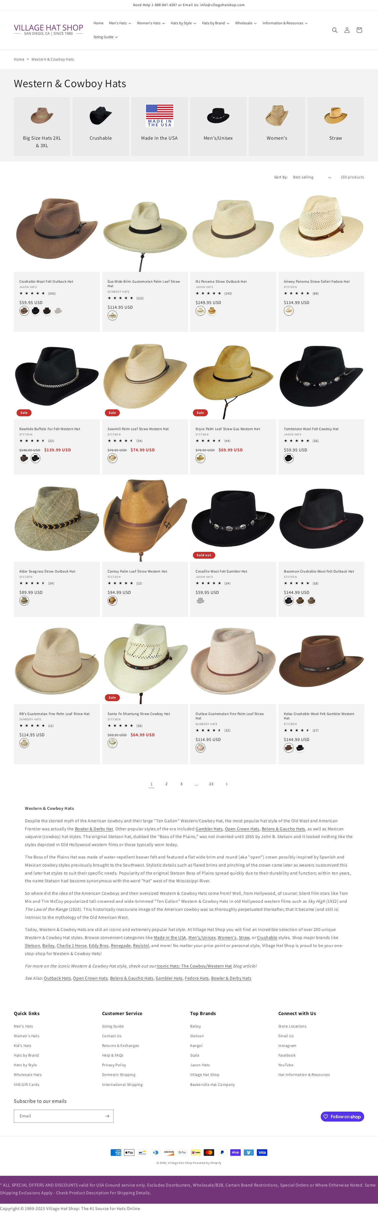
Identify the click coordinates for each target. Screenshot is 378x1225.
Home (19, 59)
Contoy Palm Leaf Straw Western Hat (137, 571)
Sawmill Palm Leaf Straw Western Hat (138, 428)
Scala (195, 1055)
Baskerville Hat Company (212, 1084)
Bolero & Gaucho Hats (283, 829)
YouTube (286, 1064)
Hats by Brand (26, 1055)
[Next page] (226, 784)
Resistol (141, 945)
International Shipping (122, 1084)
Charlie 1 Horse (72, 945)
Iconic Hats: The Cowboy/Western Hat (194, 966)
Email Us (286, 1035)
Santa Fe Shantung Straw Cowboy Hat (139, 713)
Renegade (121, 945)
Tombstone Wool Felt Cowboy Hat (311, 428)
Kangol (196, 1045)
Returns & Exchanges (120, 1045)
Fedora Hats (197, 978)
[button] (335, 30)
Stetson (32, 945)
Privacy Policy (114, 1064)
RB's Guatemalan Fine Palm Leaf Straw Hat (54, 713)
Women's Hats (26, 1035)
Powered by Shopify (207, 1163)
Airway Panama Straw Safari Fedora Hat (316, 281)
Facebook (287, 1055)
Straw (244, 937)
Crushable (267, 937)
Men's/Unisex (202, 937)
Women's (227, 937)
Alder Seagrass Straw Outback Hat (47, 571)
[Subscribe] (107, 1116)
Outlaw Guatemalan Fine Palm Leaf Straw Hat (230, 716)
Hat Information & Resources (304, 1074)
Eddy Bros (98, 945)
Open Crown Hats (242, 829)
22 (211, 783)
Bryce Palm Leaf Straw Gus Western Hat (228, 428)
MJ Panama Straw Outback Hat (221, 281)
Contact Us (112, 1035)
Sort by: (281, 177)
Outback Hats (57, 978)
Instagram (287, 1045)
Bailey (48, 945)
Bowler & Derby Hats (231, 978)
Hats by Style (25, 1064)
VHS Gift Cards (26, 1084)
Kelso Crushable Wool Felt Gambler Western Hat (319, 716)
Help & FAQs (113, 1055)
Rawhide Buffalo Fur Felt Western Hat (49, 428)
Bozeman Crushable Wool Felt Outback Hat (319, 571)
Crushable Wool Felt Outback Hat (46, 281)
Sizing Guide (113, 1026)
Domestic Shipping (119, 1074)
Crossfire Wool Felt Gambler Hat (221, 571)
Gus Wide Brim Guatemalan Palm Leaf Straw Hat (144, 283)
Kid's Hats (23, 1045)
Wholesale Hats (28, 1074)
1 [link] (152, 784)
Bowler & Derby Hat (94, 829)
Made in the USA (170, 937)
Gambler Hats (209, 829)
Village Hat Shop (205, 1074)
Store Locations (292, 1026)
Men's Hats (23, 1026)
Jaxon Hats (200, 1064)
